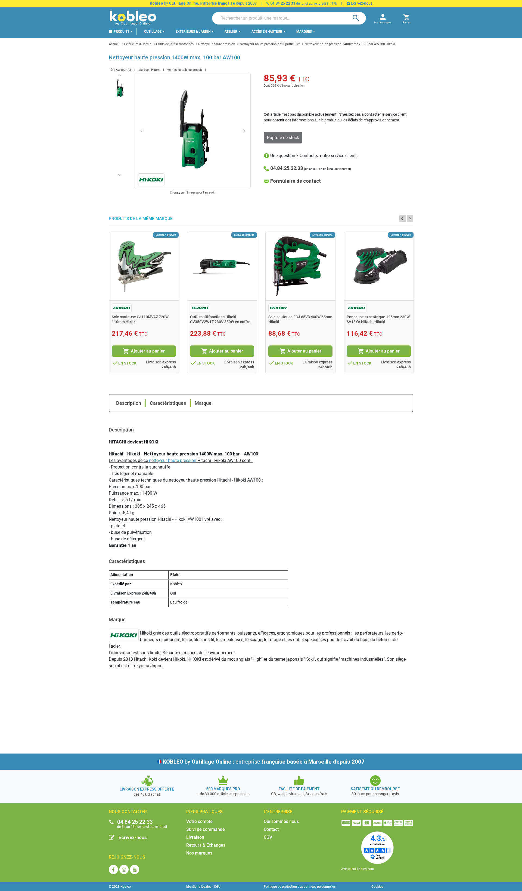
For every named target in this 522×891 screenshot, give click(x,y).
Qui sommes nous (281, 821)
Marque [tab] (203, 403)
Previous (402, 218)
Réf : (112, 70)
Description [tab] (128, 403)
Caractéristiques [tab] (168, 403)
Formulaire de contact (295, 181)
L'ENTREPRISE (278, 811)
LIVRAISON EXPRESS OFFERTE (147, 789)
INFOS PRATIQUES (204, 811)
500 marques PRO (223, 789)
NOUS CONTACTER (128, 811)
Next (410, 218)
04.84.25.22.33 (286, 168)
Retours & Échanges (205, 845)
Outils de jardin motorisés (175, 44)
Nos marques (199, 853)
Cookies (377, 887)
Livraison (195, 837)
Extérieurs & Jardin (137, 44)
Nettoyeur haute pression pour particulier (270, 44)
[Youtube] (134, 869)
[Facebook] (113, 869)
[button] (406, 18)
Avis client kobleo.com (357, 869)
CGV (268, 837)
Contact (271, 829)
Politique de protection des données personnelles (299, 887)
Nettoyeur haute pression (216, 44)
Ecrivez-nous (361, 3)
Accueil (114, 44)
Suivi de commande (205, 829)
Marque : (144, 70)
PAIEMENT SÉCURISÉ (362, 811)
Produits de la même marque (141, 219)
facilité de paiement (299, 789)
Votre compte (199, 821)
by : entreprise (264, 761)
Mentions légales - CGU (203, 887)
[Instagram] (124, 869)
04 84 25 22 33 (282, 3)
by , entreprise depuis (203, 3)
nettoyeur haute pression (172, 460)
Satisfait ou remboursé (375, 789)
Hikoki (155, 70)
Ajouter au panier (144, 351)
